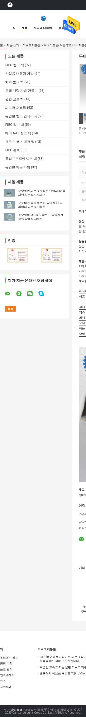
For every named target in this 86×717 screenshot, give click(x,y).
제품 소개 (13, 45)
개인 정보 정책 (13, 709)
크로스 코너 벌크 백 (19, 142)
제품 (25, 27)
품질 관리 (6, 669)
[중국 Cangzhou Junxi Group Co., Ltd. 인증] (17, 255)
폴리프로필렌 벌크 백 (21, 159)
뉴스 (3, 681)
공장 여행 (6, 663)
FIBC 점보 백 (14, 125)
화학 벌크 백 (14, 82)
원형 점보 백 (14, 99)
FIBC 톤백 (12, 150)
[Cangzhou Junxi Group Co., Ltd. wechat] (32, 294)
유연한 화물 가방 (17, 167)
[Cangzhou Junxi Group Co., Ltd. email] (10, 294)
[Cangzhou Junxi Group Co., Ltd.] (43, 18)
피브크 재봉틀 (32, 45)
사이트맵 (6, 686)
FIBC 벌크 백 (14, 65)
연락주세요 (7, 675)
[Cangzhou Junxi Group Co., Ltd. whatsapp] (21, 294)
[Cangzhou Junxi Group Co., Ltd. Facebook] (10, 5)
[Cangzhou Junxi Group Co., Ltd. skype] (43, 294)
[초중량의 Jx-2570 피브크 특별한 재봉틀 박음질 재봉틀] (9, 217)
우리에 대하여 (43, 27)
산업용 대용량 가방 (19, 74)
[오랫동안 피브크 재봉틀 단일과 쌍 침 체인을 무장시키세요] (9, 193)
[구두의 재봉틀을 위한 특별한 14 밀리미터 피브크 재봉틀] (9, 205)
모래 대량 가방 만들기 (21, 91)
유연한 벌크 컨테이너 (21, 116)
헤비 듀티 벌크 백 (18, 133)
